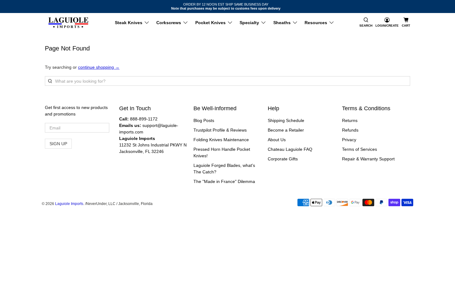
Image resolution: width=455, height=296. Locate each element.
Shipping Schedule (286, 120)
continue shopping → (98, 67)
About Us (277, 139)
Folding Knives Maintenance (221, 139)
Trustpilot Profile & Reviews (220, 130)
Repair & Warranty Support (368, 158)
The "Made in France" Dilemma (224, 181)
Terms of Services (359, 149)
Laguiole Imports (69, 204)
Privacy (349, 139)
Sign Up (58, 143)
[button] (366, 23)
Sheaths (282, 22)
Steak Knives (128, 22)
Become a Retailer (286, 130)
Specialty (249, 22)
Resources (316, 22)
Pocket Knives (210, 22)
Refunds (350, 130)
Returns (350, 120)
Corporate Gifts (283, 158)
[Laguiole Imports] (68, 22)
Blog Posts (203, 120)
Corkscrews (168, 22)
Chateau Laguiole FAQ (290, 149)
